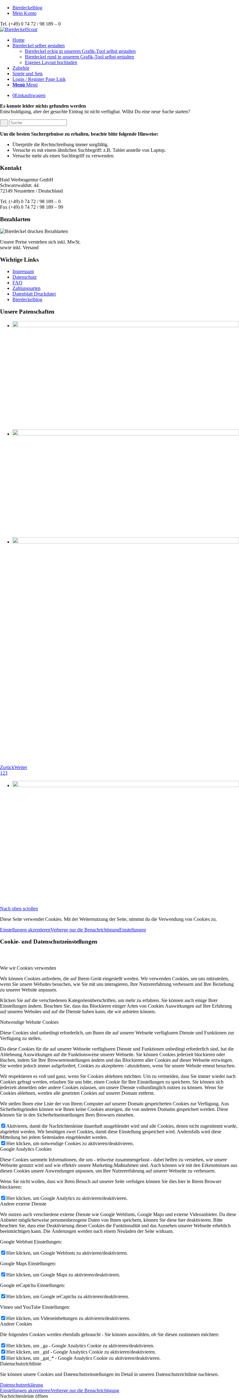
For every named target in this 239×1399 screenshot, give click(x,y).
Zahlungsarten (26, 288)
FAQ (17, 282)
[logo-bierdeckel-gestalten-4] (18, 29)
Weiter (20, 767)
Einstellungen (132, 929)
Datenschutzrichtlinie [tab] (20, 1363)
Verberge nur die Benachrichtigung (84, 929)
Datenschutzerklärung (21, 1384)
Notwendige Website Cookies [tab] (29, 1022)
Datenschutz (24, 277)
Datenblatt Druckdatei (34, 293)
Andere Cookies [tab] (16, 1324)
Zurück (7, 767)
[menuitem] (125, 8)
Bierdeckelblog (27, 7)
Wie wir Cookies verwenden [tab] (28, 968)
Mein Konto (24, 13)
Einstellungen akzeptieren (25, 929)
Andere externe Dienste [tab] (23, 1203)
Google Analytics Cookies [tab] (26, 1149)
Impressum (23, 271)
